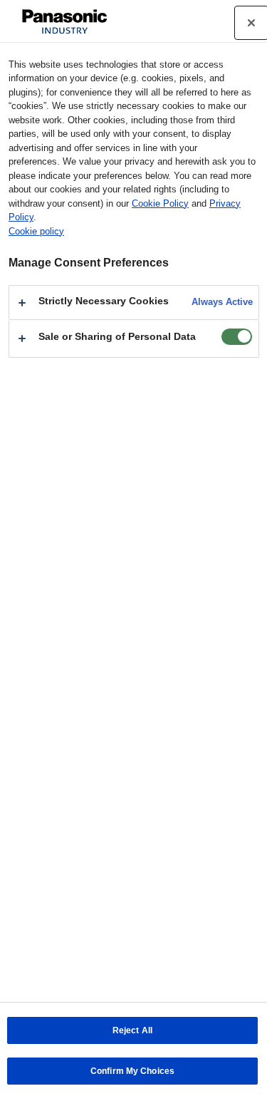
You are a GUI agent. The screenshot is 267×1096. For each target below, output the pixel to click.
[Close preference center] (251, 22)
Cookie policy (36, 231)
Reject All (132, 1030)
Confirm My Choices (132, 1071)
